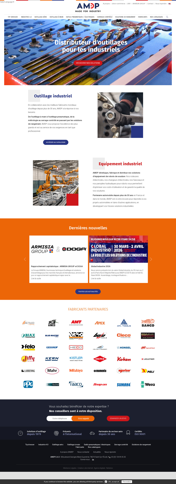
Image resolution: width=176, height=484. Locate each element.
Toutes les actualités (88, 291)
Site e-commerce (118, 4)
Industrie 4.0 (26, 17)
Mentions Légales (69, 468)
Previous (8, 52)
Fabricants (142, 17)
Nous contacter (83, 452)
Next (168, 52)
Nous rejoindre (161, 4)
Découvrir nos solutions (88, 63)
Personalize (127, 482)
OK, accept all (113, 482)
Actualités (97, 452)
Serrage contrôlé (104, 17)
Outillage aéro (40, 17)
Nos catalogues (156, 17)
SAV (129, 4)
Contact (150, 4)
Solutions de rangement (125, 17)
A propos (106, 4)
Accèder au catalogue (55, 142)
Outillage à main (56, 17)
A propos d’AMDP (67, 452)
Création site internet (85, 468)
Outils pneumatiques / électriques (80, 17)
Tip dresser (13, 17)
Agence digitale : (100, 468)
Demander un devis (118, 418)
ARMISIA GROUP (139, 4)
